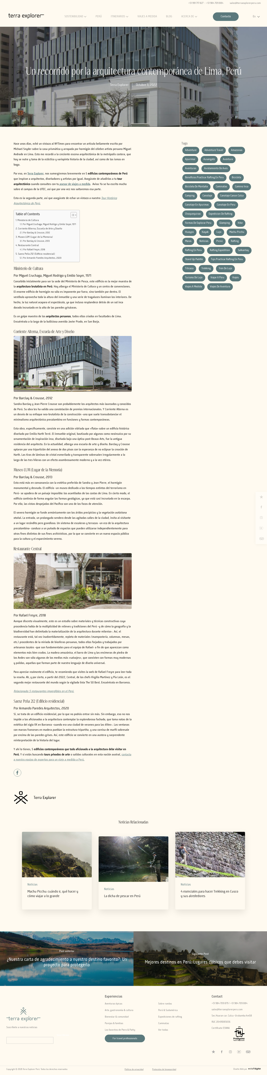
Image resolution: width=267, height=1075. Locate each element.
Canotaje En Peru (226, 205)
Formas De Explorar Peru (198, 223)
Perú (99, 16)
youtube (261, 528)
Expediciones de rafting (170, 1017)
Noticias (32, 884)
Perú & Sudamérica (168, 1010)
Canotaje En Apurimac (197, 205)
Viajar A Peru (217, 277)
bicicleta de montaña (196, 186)
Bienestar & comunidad (117, 1017)
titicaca (189, 268)
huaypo (189, 232)
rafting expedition (220, 250)
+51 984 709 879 (220, 1003)
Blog (169, 16)
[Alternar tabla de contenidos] (72, 215)
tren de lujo (225, 268)
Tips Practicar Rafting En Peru (227, 259)
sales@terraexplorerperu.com (245, 3)
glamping (224, 223)
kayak (205, 232)
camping (190, 195)
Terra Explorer (119, 85)
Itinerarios (118, 16)
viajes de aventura (220, 286)
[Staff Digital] (254, 1069)
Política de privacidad (134, 1069)
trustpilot (261, 497)
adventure (191, 150)
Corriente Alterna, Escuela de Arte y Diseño (40, 228)
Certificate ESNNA (221, 1028)
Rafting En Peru (193, 250)
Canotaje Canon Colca (232, 195)
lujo (219, 232)
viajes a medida (193, 286)
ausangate (209, 159)
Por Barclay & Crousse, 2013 (36, 241)
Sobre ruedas (165, 1003)
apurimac (190, 159)
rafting (235, 241)
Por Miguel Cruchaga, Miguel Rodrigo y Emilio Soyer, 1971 (49, 224)
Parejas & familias (114, 1023)
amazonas (236, 150)
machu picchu (236, 232)
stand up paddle (194, 259)
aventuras (190, 168)
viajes (235, 277)
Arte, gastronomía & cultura (119, 1010)
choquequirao (193, 214)
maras (188, 241)
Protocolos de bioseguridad (164, 1069)
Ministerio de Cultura (28, 220)
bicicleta (236, 177)
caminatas (221, 186)
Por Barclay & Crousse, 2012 (36, 233)
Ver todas (163, 1030)
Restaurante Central (28, 245)
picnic (219, 241)
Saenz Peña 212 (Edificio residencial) (36, 254)
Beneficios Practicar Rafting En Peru (204, 177)
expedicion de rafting (220, 214)
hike (240, 223)
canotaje (207, 195)
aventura (228, 159)
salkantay (243, 250)
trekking (206, 268)
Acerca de (187, 16)
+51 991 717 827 (195, 3)
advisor (261, 539)
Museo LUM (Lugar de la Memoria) (35, 237)
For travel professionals (125, 1038)
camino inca (241, 186)
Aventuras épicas (113, 1003)
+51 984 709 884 (214, 3)
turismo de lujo (194, 277)
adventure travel (214, 150)
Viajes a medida (147, 16)
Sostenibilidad (73, 16)
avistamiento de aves (216, 168)
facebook (261, 507)
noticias (203, 241)
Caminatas (163, 1023)
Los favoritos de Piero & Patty (120, 1030)
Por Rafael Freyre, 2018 (34, 249)
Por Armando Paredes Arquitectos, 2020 (42, 258)
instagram (261, 518)
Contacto (226, 16)
